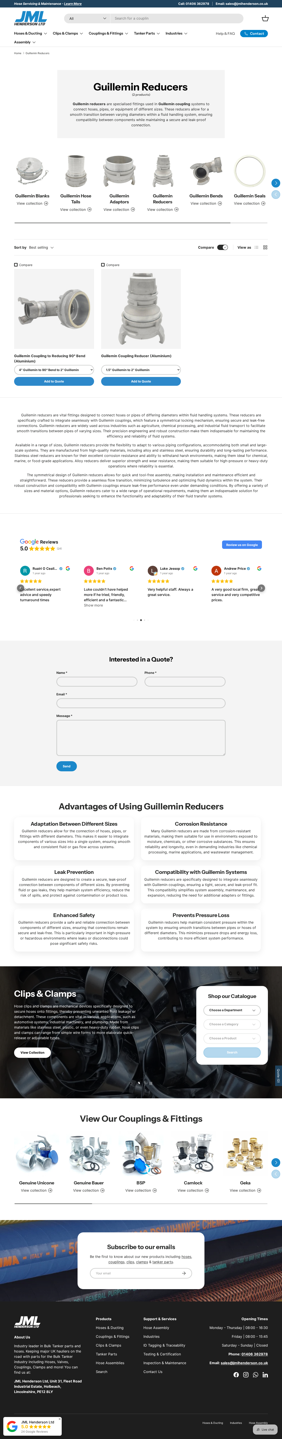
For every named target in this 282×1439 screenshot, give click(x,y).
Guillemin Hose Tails (75, 199)
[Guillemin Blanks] (32, 171)
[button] (242, 544)
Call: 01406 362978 (193, 4)
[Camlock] (193, 1153)
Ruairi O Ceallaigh (45, 569)
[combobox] (153, 18)
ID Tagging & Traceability (164, 1345)
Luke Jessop (170, 569)
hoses (186, 1256)
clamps (142, 1262)
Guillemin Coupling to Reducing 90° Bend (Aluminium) (49, 358)
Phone (149, 672)
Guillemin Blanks (32, 195)
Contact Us (152, 1371)
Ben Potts (104, 569)
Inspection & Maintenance (164, 1363)
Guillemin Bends (206, 195)
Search (101, 1371)
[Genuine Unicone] (36, 1153)
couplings (116, 1262)
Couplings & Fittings (106, 33)
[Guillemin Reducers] (163, 171)
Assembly (22, 42)
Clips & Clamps (65, 33)
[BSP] (141, 1153)
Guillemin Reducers (37, 53)
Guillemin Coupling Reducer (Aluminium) (136, 356)
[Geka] (245, 1153)
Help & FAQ (225, 33)
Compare (206, 247)
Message (63, 716)
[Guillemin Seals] (250, 171)
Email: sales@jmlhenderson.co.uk (242, 4)
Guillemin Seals (249, 195)
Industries (174, 33)
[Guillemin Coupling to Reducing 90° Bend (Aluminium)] (54, 309)
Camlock (193, 1182)
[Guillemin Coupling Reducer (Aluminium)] (141, 309)
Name (60, 672)
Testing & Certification (162, 1354)
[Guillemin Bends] (206, 171)
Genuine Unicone (36, 1182)
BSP (141, 1182)
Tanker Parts (144, 33)
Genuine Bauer (89, 1182)
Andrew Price (235, 569)
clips (130, 1262)
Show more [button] (93, 605)
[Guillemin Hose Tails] (76, 171)
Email (60, 694)
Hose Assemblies (110, 1363)
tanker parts (162, 1262)
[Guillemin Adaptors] (119, 171)
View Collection (32, 1052)
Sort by (20, 247)
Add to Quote (54, 381)
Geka (245, 1182)
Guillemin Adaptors (119, 199)
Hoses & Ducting (28, 33)
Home (17, 53)
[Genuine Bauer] (88, 1153)
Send (66, 766)
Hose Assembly (156, 1327)
